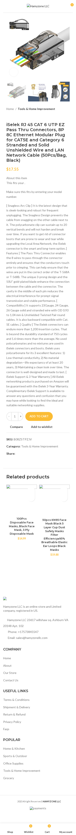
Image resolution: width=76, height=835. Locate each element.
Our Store (9, 673)
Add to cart (39, 416)
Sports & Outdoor (15, 756)
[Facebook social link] (18, 453)
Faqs (6, 729)
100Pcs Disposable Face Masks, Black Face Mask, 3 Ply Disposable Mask (22, 526)
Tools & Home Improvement (36, 109)
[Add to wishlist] (31, 490)
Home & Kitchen (14, 748)
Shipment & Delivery (16, 707)
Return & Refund (14, 714)
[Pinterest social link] (28, 453)
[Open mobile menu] (5, 6)
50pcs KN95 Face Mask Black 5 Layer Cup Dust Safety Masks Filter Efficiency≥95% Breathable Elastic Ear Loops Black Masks (54, 534)
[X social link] (23, 453)
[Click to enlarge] (14, 72)
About (7, 665)
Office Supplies (13, 763)
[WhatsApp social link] (38, 453)
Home (10, 109)
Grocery (8, 778)
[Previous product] (59, 116)
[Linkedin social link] (33, 453)
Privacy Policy (12, 722)
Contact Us (10, 680)
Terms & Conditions (16, 699)
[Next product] (67, 116)
